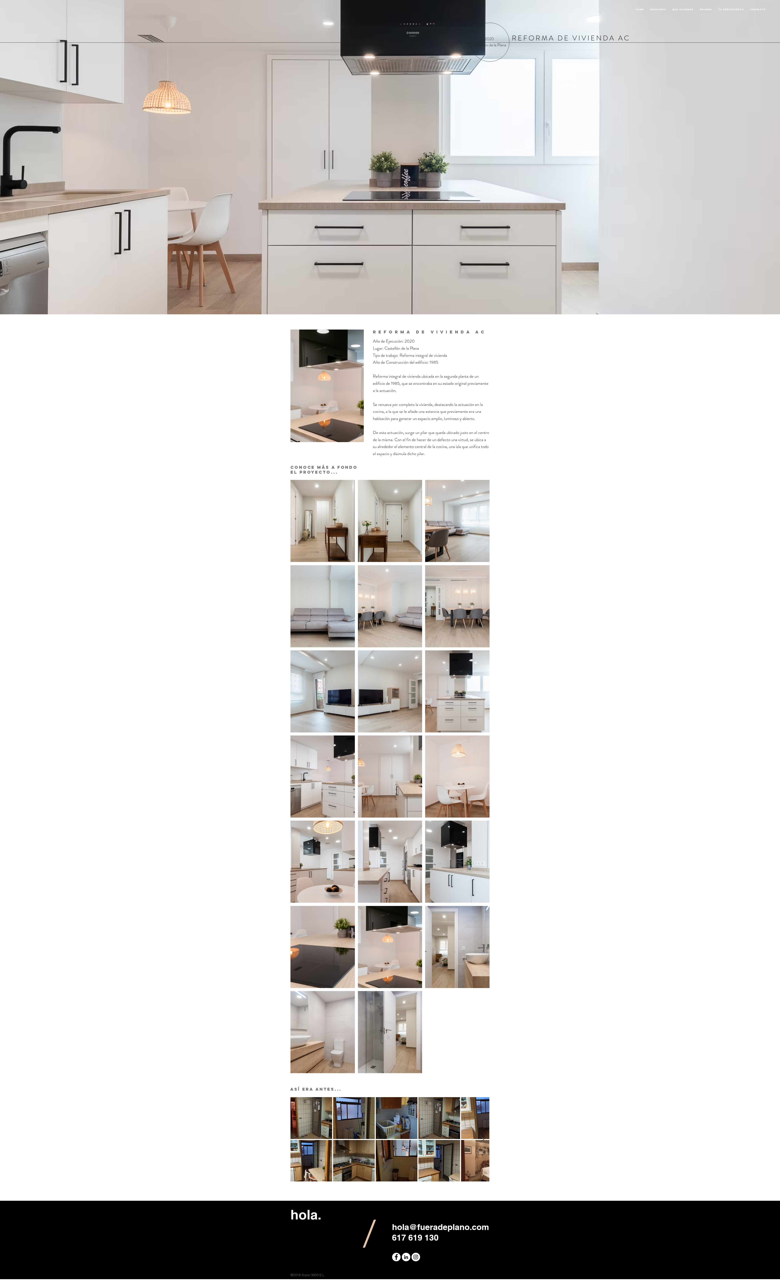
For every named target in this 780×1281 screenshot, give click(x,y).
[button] (322, 521)
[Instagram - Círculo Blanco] (416, 1257)
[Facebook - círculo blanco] (396, 1257)
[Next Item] (482, 1139)
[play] (481, 1070)
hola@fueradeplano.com (440, 1227)
